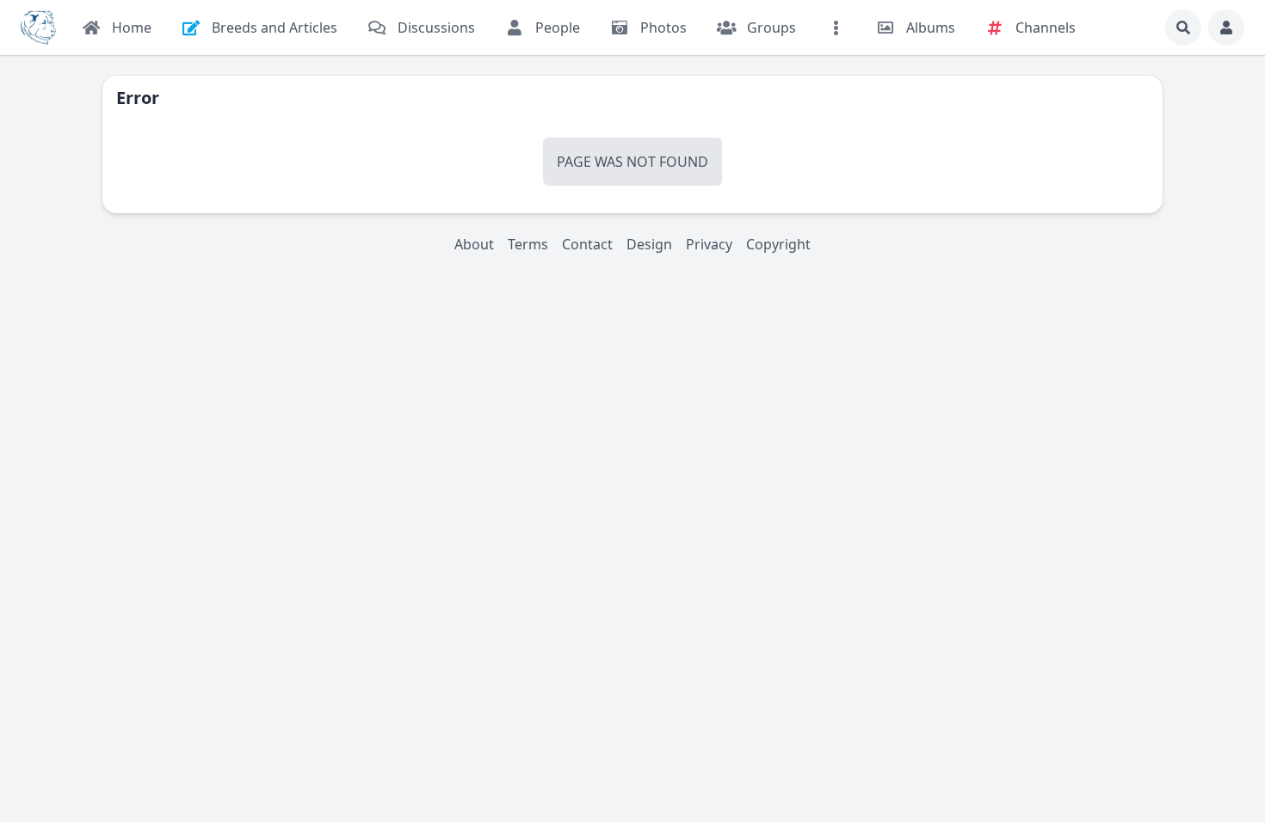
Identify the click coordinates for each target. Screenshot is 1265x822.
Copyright (778, 244)
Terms (528, 244)
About (474, 244)
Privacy (709, 244)
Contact (587, 244)
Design (649, 244)
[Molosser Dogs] (38, 27)
